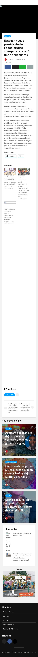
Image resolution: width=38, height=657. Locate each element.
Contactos (6, 616)
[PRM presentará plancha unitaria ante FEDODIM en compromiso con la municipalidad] (10, 171)
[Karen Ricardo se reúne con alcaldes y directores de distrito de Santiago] (10, 204)
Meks (20, 652)
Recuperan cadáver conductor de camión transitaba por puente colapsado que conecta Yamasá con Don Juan (23, 184)
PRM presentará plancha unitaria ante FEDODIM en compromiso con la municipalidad (10, 180)
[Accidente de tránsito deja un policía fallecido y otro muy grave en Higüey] (19, 440)
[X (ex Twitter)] (4, 641)
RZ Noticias (10, 59)
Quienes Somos (8, 612)
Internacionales (11, 462)
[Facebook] (9, 641)
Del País (7, 36)
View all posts (9, 394)
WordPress (33, 652)
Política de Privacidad (10, 629)
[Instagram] (15, 641)
